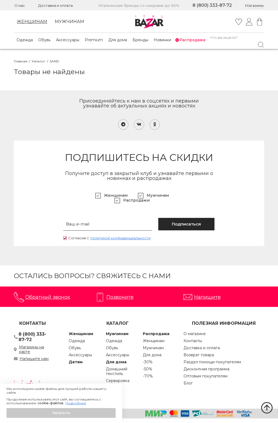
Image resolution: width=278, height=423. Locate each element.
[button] (61, 413)
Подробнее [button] (75, 403)
